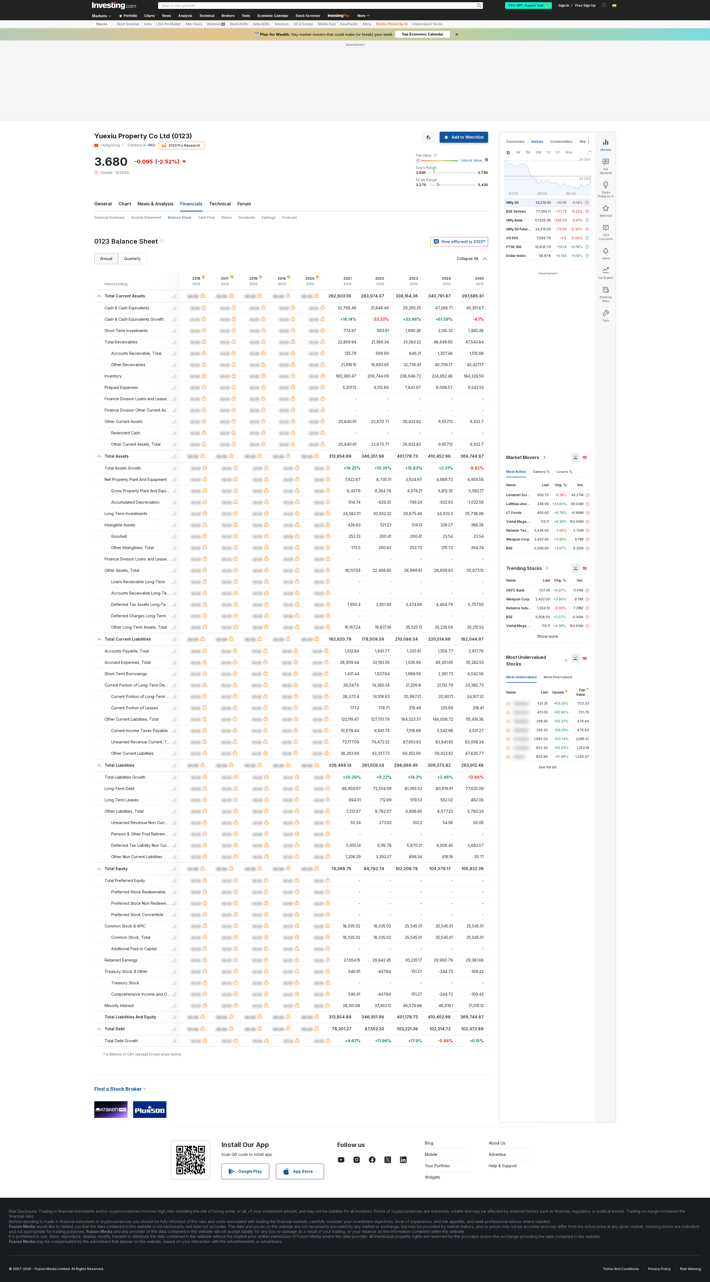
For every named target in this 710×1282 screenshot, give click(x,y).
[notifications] (604, 5)
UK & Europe (303, 24)
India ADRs (261, 24)
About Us (497, 1143)
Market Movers (522, 457)
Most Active (516, 472)
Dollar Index (516, 256)
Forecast (289, 217)
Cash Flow (206, 217)
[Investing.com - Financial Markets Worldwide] (114, 5)
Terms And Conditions (621, 1269)
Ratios (227, 217)
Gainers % (541, 472)
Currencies (515, 141)
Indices (537, 141)
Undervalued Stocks (427, 24)
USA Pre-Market (168, 24)
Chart (124, 204)
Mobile (431, 1154)
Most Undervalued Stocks (526, 660)
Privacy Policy (659, 1269)
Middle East (327, 24)
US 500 (512, 238)
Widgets (432, 1177)
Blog (429, 1143)
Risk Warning (690, 1269)
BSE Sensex (516, 211)
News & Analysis (156, 204)
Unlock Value (471, 160)
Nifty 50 (512, 202)
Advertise (497, 1154)
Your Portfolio (437, 1165)
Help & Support (503, 1165)
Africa (366, 24)
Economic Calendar (272, 16)
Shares (101, 24)
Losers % (564, 472)
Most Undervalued (521, 677)
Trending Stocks (524, 568)
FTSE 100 (513, 247)
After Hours (193, 24)
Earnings (269, 217)
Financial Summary (109, 217)
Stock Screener (308, 16)
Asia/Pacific (349, 24)
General (103, 204)
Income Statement (146, 217)
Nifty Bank (514, 220)
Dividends (247, 217)
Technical (220, 204)
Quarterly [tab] (132, 258)
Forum (244, 204)
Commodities (561, 141)
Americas (282, 24)
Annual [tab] (106, 258)
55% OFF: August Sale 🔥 (528, 5)
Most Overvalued (558, 677)
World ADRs (239, 24)
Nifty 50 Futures (519, 229)
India (148, 24)
